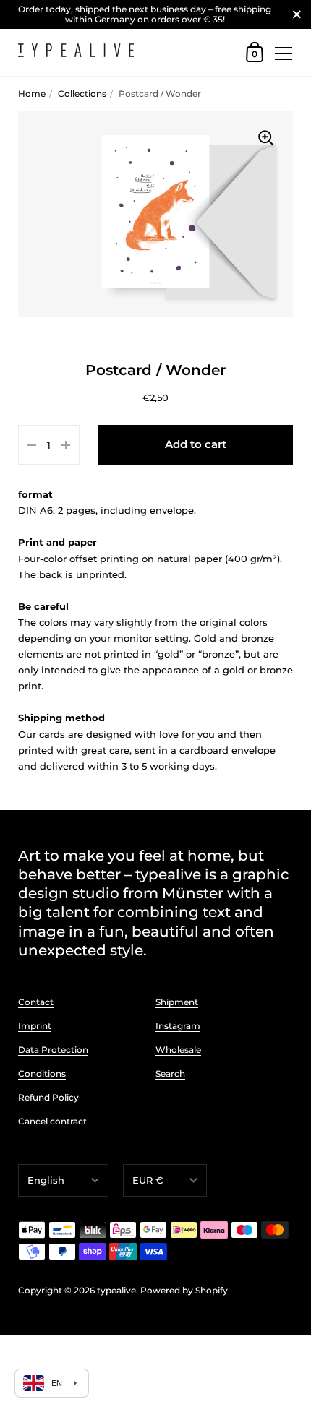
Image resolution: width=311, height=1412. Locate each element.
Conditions (42, 1073)
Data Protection (53, 1049)
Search (170, 1073)
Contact (36, 1001)
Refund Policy (48, 1097)
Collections (82, 93)
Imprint (34, 1025)
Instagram (178, 1025)
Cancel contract (52, 1121)
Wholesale (178, 1049)
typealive (116, 1290)
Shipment (177, 1001)
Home (32, 93)
